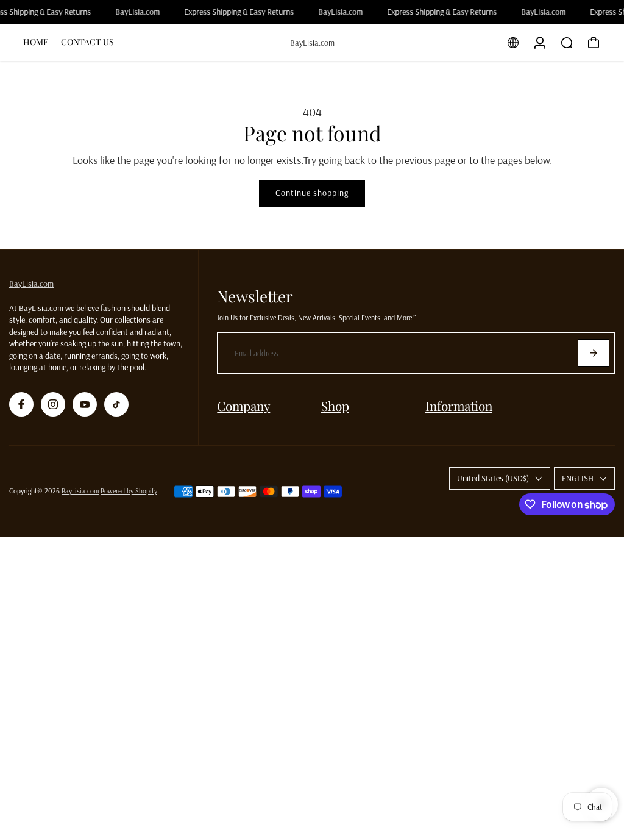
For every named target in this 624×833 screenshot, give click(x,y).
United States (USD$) (493, 478)
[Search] (567, 42)
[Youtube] (85, 404)
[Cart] (593, 42)
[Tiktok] (116, 404)
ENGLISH (578, 478)
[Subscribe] (593, 353)
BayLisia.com (31, 283)
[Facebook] (21, 404)
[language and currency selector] (513, 42)
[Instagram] (53, 404)
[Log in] (540, 42)
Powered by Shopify (129, 490)
